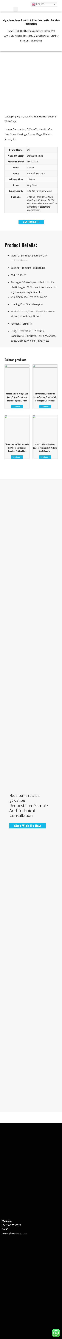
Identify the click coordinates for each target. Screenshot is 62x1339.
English (40, 4)
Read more (17, 407)
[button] (15, 9)
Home (10, 30)
